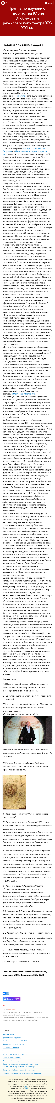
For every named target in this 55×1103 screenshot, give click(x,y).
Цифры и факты (8, 1034)
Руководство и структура (12, 1037)
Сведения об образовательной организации (19, 1070)
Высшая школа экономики (16, 3)
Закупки (5, 1051)
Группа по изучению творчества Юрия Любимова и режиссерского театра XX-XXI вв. (27, 18)
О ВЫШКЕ (7, 1030)
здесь (26, 1086)
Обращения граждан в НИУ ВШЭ (15, 1054)
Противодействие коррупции (14, 1061)
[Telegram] (7, 993)
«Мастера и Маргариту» (23, 393)
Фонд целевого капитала (12, 1057)
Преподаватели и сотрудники (14, 1044)
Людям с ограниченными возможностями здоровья (22, 1073)
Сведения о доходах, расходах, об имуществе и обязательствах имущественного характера (20, 1065)
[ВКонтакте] (4, 993)
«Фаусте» (21, 95)
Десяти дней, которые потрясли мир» (25, 153)
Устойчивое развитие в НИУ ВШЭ (15, 1041)
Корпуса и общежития (11, 1047)
